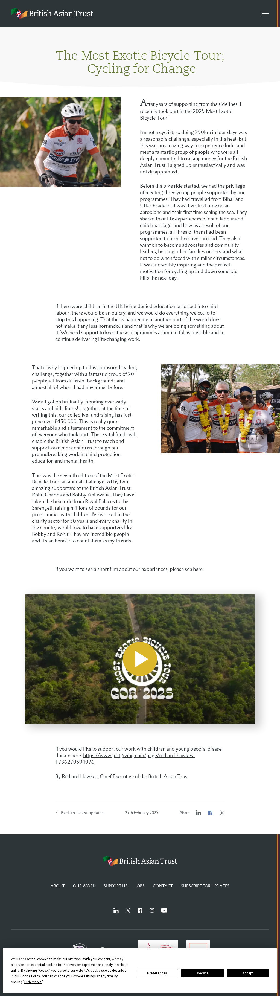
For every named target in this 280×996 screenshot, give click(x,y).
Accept (248, 973)
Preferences (157, 973)
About (58, 885)
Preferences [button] (33, 982)
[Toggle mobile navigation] (263, 13)
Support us (115, 885)
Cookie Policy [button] (30, 976)
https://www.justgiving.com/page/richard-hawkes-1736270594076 (125, 758)
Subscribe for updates (205, 885)
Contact (163, 885)
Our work (84, 885)
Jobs (140, 885)
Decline (202, 973)
